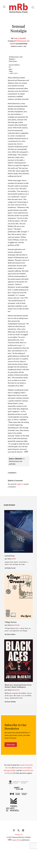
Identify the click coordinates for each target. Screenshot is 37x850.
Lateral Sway (10, 556)
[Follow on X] (18, 830)
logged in (20, 484)
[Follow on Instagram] (23, 830)
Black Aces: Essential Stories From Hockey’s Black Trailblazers (18, 686)
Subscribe (11, 744)
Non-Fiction (15, 625)
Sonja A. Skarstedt (20, 38)
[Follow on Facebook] (14, 830)
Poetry (13, 559)
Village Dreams (11, 622)
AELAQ (18, 840)
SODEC (13, 770)
